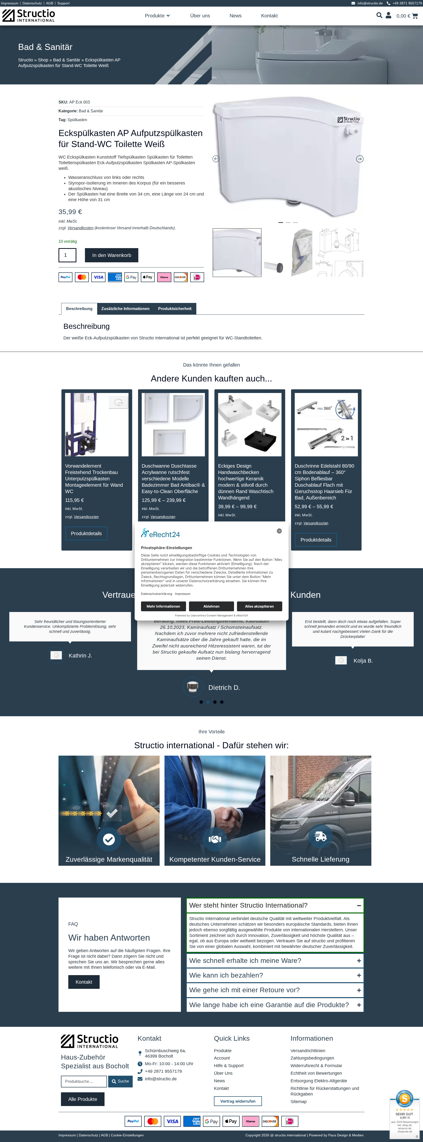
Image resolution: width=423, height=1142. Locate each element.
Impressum (67, 1135)
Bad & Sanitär (45, 47)
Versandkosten (81, 228)
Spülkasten (77, 120)
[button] (379, 16)
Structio (25, 60)
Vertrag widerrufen (238, 1101)
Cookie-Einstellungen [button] (127, 1135)
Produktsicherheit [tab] (174, 309)
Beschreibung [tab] (79, 309)
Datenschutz (88, 1135)
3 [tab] (295, 224)
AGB (104, 1135)
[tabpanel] (288, 157)
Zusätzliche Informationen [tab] (125, 309)
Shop (43, 60)
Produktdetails (86, 533)
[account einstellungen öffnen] (388, 15)
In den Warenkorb (111, 255)
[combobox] (84, 1081)
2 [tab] (288, 224)
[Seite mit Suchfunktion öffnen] (379, 15)
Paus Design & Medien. (346, 1135)
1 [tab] (280, 224)
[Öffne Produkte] (168, 15)
